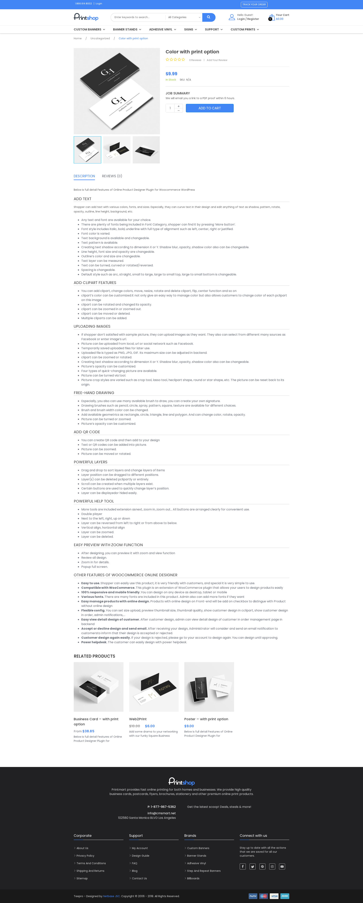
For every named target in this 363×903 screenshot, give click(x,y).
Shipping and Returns (90, 871)
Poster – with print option (206, 719)
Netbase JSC (111, 896)
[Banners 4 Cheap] (86, 19)
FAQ (134, 863)
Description (84, 176)
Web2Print (138, 719)
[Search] (209, 17)
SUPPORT (212, 29)
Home (78, 38)
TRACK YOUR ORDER (254, 4)
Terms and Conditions (91, 863)
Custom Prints (243, 29)
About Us (82, 848)
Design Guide (140, 856)
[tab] (84, 177)
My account (140, 848)
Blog (134, 871)
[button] (155, 91)
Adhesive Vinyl (196, 863)
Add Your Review (217, 60)
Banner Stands (125, 29)
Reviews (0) (112, 176)
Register (253, 19)
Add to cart (210, 108)
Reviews (195, 60)
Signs (188, 29)
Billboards (193, 878)
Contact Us (139, 878)
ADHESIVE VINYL (160, 29)
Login (241, 19)
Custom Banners (87, 29)
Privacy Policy (85, 856)
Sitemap (82, 878)
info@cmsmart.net (162, 813)
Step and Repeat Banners (204, 871)
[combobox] (138, 17)
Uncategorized (100, 38)
